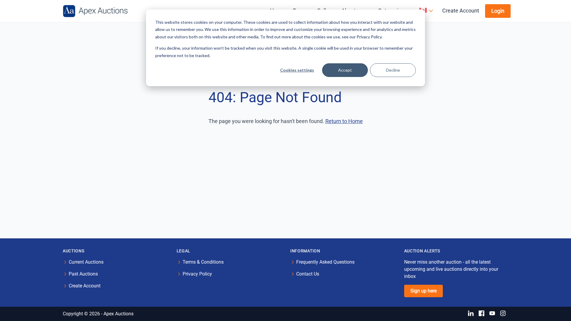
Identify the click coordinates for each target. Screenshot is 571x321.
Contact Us (307, 274)
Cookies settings (297, 70)
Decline (393, 70)
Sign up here (423, 291)
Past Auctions (83, 274)
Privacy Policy (197, 274)
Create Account (460, 10)
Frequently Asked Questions (325, 262)
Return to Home (344, 121)
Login (497, 11)
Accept (345, 70)
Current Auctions (86, 262)
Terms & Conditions (203, 262)
